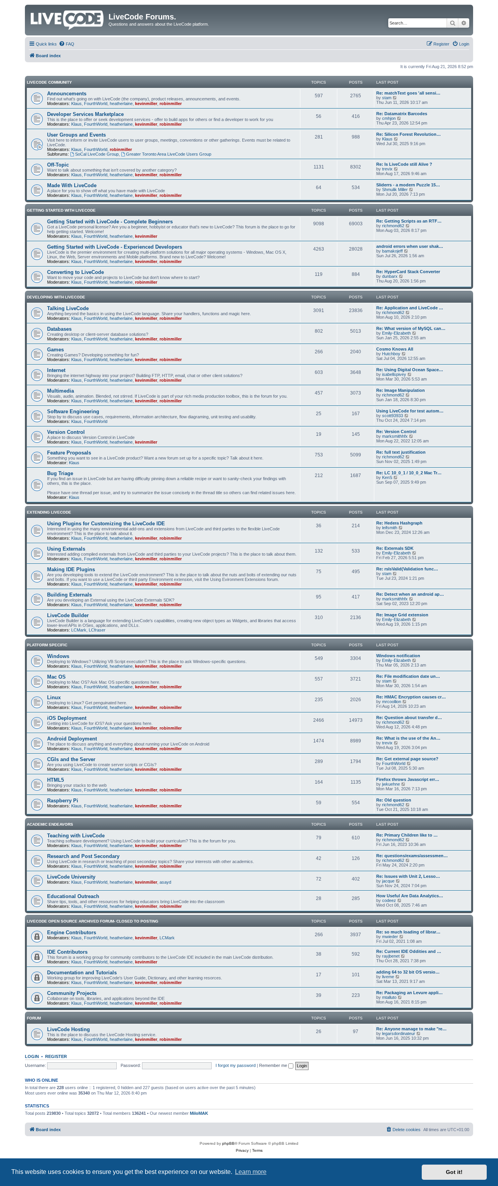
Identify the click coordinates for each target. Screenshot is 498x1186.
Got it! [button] (454, 1172)
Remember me (273, 1065)
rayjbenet (391, 956)
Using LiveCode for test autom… (410, 411)
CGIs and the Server (71, 759)
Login (32, 1056)
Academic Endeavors (50, 824)
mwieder (390, 936)
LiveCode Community (49, 82)
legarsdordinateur (398, 1033)
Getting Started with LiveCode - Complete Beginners (110, 222)
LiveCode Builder (68, 615)
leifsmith (389, 527)
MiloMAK (199, 1113)
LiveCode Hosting (68, 1029)
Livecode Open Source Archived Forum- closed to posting (92, 921)
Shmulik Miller (395, 189)
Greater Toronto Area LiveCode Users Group (168, 154)
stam (386, 97)
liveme (388, 976)
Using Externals (66, 549)
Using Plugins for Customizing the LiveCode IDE (106, 523)
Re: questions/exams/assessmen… (412, 855)
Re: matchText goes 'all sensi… (408, 93)
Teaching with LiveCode (76, 836)
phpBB (228, 1143)
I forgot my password (236, 1065)
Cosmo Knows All (394, 349)
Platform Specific (47, 645)
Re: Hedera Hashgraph (399, 523)
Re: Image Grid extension (402, 614)
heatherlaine (121, 103)
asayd (165, 882)
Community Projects (71, 993)
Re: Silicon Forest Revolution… (408, 134)
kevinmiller (146, 103)
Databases (59, 329)
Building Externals (69, 595)
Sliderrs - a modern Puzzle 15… (408, 184)
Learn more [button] (251, 1171)
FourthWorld (95, 103)
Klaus (76, 103)
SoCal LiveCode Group (97, 154)
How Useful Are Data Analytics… (409, 895)
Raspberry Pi (62, 801)
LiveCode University (71, 877)
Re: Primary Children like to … (407, 835)
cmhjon (389, 118)
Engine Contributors (71, 932)
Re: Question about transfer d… (409, 717)
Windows (58, 656)
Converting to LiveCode (75, 272)
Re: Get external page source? (407, 758)
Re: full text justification (401, 452)
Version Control (66, 432)
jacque (388, 881)
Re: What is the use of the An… (408, 738)
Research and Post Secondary (83, 856)
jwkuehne (391, 784)
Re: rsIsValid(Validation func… (407, 569)
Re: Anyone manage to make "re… (411, 1028)
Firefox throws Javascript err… (407, 779)
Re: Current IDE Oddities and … (408, 951)
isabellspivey (394, 374)
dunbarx (390, 276)
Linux (54, 697)
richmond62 (393, 225)
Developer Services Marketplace (85, 114)
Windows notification (398, 655)
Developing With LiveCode (56, 297)
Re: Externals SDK (395, 548)
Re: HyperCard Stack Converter (408, 271)
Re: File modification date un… (408, 676)
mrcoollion (391, 701)
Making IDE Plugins (71, 569)
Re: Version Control (396, 431)
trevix (387, 169)
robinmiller (171, 103)
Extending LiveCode (49, 512)
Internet (56, 370)
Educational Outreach (73, 896)
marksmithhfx (395, 436)
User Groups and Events (76, 135)
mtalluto (389, 997)
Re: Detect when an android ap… (410, 594)
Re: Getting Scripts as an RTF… (409, 221)
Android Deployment (72, 739)
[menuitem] (66, 44)
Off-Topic (58, 165)
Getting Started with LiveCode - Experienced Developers (114, 247)
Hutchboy (391, 353)
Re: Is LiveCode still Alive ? (404, 164)
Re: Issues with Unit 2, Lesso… (408, 876)
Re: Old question (393, 800)
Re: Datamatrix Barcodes (401, 113)
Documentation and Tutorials (82, 972)
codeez (389, 900)
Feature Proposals (69, 453)
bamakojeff (392, 251)
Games (55, 350)
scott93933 (392, 415)
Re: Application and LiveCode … (409, 307)
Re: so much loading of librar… (408, 932)
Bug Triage (60, 473)
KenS (387, 477)
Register (56, 1056)
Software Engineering (73, 411)
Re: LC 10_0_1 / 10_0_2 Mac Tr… (409, 472)
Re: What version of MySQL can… (410, 328)
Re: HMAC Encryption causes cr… (411, 697)
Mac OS (56, 677)
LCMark (78, 630)
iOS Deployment (66, 718)
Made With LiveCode (71, 185)
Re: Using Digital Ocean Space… (409, 369)
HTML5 (55, 780)
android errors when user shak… (409, 246)
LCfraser (97, 630)
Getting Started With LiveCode (61, 210)
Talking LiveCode (68, 308)
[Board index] (68, 19)
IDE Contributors (67, 952)
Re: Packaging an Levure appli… (409, 992)
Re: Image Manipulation (400, 390)
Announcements (66, 93)
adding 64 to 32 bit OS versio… (408, 972)
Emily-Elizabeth (396, 333)
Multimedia (60, 391)
